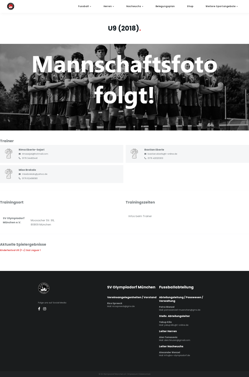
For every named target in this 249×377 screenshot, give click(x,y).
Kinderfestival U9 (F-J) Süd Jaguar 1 (20, 250)
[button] (86, 6)
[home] (14, 6)
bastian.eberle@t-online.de (162, 153)
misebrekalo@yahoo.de (34, 174)
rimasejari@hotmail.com (35, 153)
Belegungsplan (165, 6)
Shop (190, 6)
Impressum (133, 374)
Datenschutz (144, 374)
